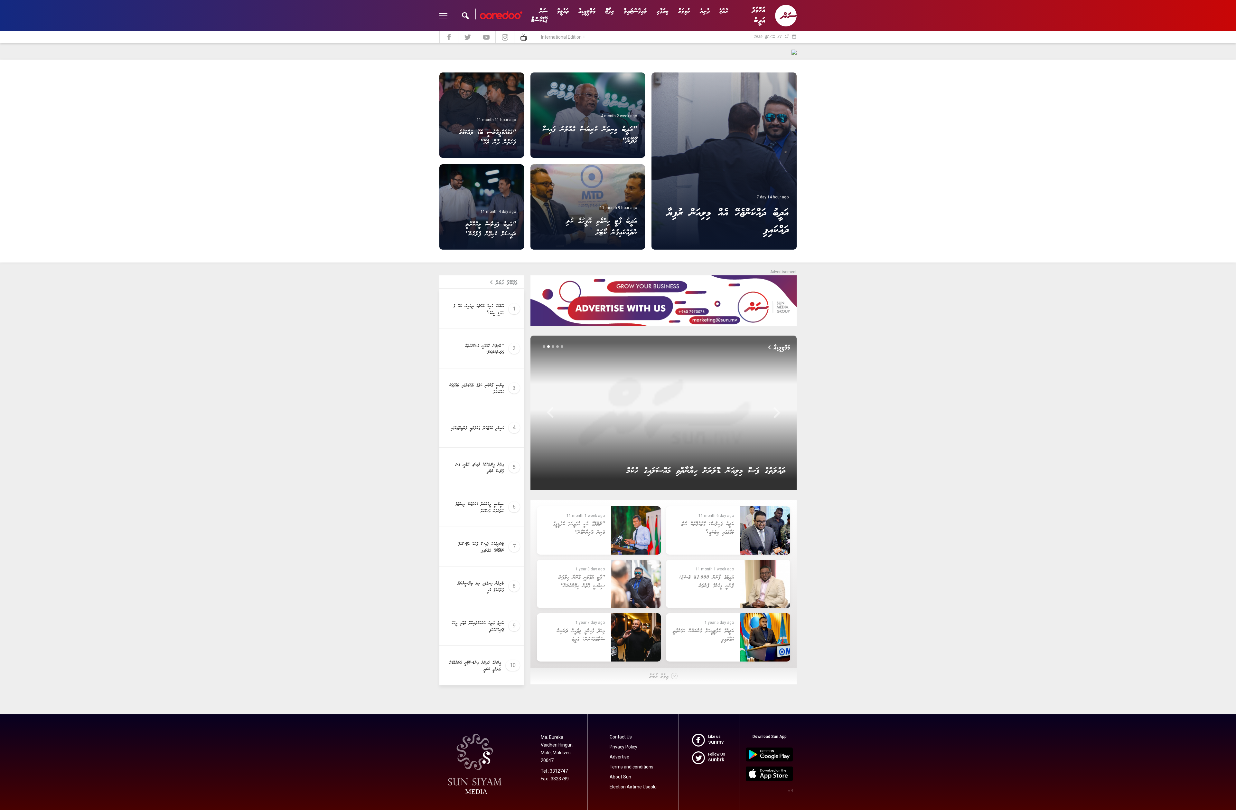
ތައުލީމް (563, 11)
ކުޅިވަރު (684, 11)
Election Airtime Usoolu (633, 786)
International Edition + (563, 37)
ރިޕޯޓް (609, 11)
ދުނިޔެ (705, 11)
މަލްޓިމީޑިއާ (586, 11)
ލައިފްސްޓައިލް (635, 11)
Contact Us (621, 736)
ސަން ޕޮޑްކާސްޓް (539, 16)
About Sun (620, 776)
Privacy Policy (623, 746)
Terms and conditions (631, 766)
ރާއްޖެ (723, 11)
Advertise (619, 756)
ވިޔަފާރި (663, 11)
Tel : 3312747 (554, 771)
